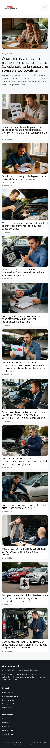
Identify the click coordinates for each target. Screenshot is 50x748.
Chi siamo (6, 719)
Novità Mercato (8, 700)
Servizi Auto (7, 708)
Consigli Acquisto (9, 692)
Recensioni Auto (8, 704)
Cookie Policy (7, 734)
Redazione (6, 723)
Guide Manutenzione (10, 696)
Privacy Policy (7, 730)
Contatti (5, 726)
